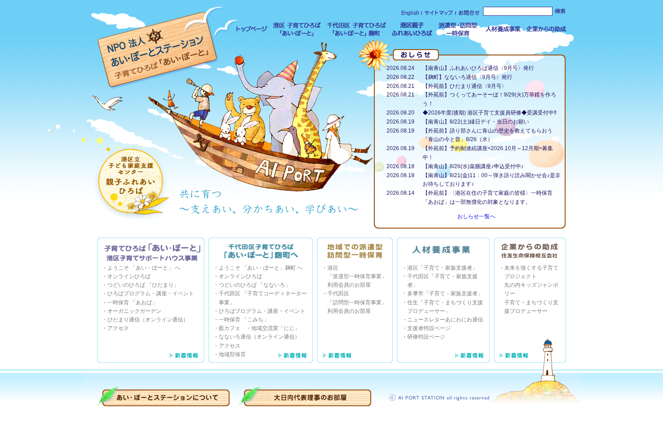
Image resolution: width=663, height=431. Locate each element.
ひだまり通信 (123, 319)
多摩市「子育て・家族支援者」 (445, 293)
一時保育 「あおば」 (132, 302)
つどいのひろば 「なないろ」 (254, 285)
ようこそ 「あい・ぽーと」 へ (143, 268)
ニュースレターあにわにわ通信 (445, 319)
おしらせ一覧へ (476, 216)
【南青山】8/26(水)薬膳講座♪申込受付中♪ (473, 166)
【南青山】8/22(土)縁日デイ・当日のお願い (476, 122)
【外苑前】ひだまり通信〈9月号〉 (465, 86)
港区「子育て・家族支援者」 (442, 268)
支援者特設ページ (429, 328)
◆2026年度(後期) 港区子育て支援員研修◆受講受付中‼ (490, 113)
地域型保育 (232, 354)
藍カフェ (229, 328)
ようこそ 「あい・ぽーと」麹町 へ (261, 268)
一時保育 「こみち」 (244, 319)
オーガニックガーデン (134, 311)
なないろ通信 (235, 337)
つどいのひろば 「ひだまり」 (143, 285)
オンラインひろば (129, 276)
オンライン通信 (164, 319)
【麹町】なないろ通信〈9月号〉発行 (467, 77)
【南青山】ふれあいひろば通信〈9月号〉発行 (478, 68)
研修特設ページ (426, 337)
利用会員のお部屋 (349, 285)
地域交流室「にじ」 (275, 328)
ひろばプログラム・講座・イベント (150, 293)
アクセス (118, 328)
